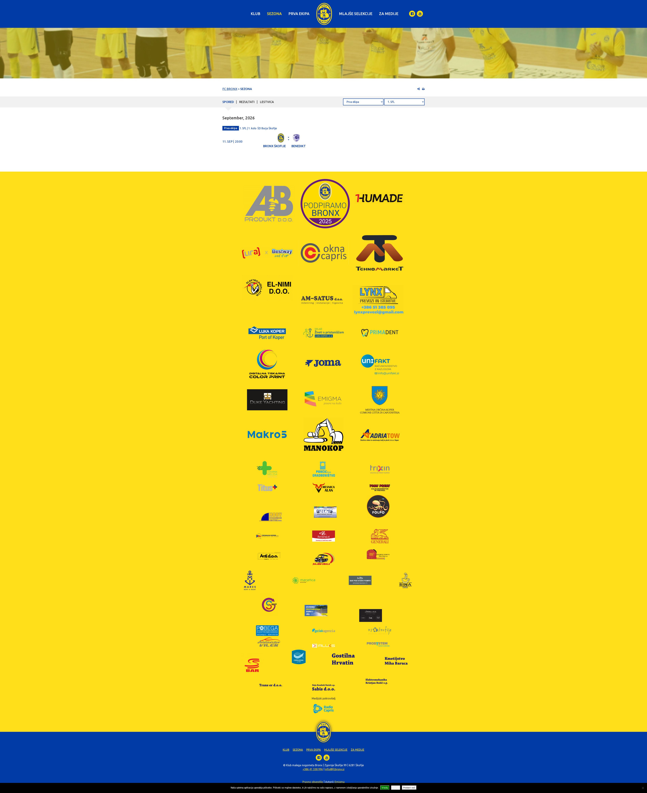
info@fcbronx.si (334, 769)
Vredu (385, 787)
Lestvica (267, 102)
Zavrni (395, 787)
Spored (228, 102)
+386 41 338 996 (313, 769)
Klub (255, 13)
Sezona (274, 13)
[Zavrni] (642, 788)
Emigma (340, 781)
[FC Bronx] (324, 14)
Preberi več (409, 787)
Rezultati (247, 102)
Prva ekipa (298, 13)
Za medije (388, 13)
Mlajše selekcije (355, 13)
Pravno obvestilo (312, 781)
